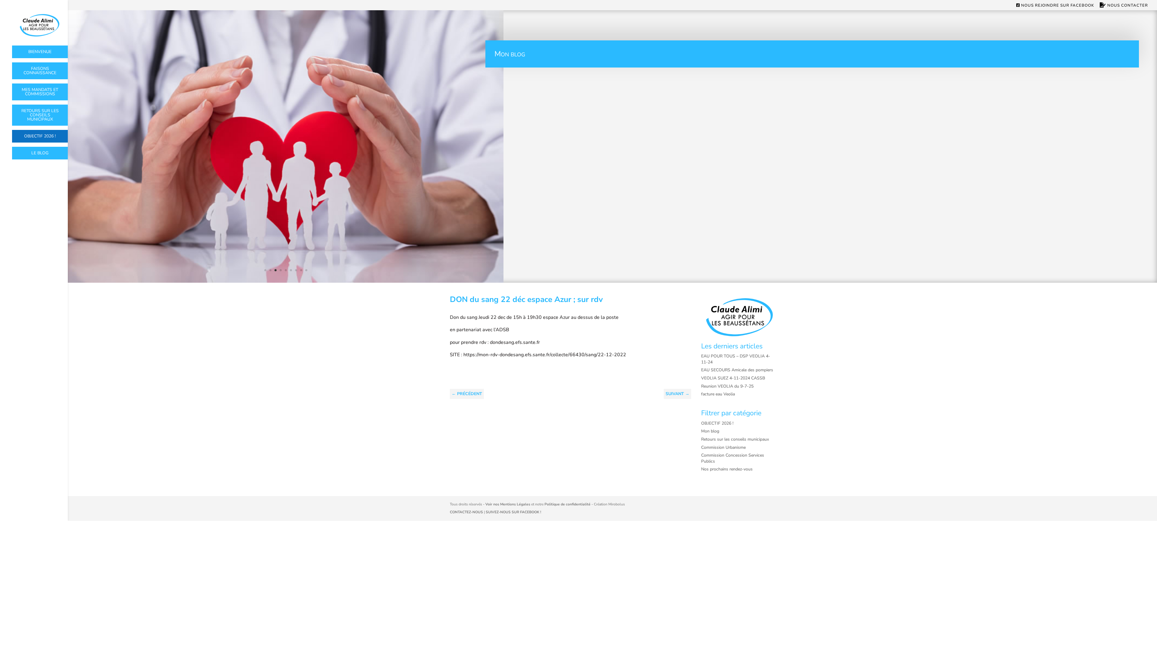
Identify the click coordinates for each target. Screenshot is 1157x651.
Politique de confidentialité (567, 504)
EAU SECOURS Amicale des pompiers (737, 370)
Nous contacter (1127, 5)
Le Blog (40, 153)
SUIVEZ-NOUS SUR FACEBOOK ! (513, 512)
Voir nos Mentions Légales (507, 504)
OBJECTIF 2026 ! (40, 136)
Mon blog (710, 431)
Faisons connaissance (40, 71)
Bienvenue (40, 52)
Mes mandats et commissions (40, 92)
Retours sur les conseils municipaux (40, 115)
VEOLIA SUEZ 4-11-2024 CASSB (733, 378)
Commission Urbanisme (723, 447)
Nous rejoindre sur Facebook (1057, 5)
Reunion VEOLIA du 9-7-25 (727, 386)
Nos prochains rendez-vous (727, 469)
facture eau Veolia (718, 394)
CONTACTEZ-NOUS (466, 512)
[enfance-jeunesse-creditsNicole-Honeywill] (285, 281)
